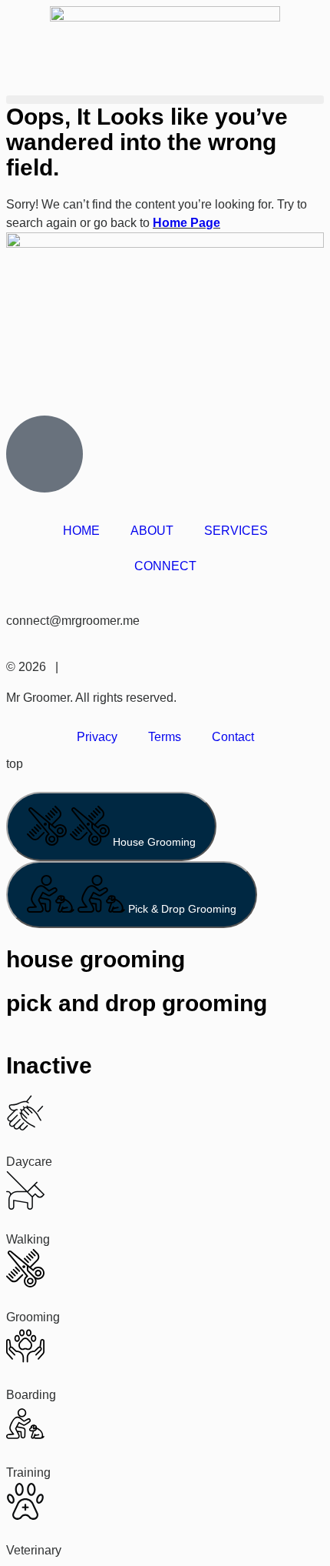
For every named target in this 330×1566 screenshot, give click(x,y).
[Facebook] (67, 391)
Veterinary (33, 1550)
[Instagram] (25, 391)
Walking (28, 1239)
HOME (81, 530)
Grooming (33, 1317)
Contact (233, 736)
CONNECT (165, 566)
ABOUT (151, 530)
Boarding (31, 1394)
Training (28, 1472)
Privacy (97, 736)
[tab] (111, 826)
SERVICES (236, 530)
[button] (165, 99)
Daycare (29, 1161)
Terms (164, 736)
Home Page (186, 222)
